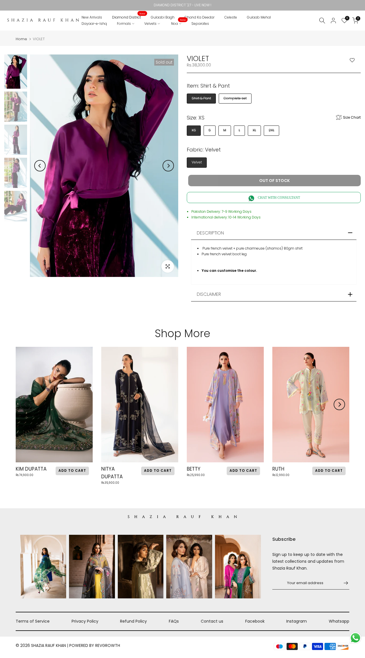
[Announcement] (182, 5)
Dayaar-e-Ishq (94, 23)
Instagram (296, 621)
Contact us (212, 621)
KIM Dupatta (31, 468)
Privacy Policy (85, 621)
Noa (178, 23)
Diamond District (128, 17)
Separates (200, 23)
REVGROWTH (107, 645)
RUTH (278, 468)
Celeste (230, 17)
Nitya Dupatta (112, 472)
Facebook (255, 621)
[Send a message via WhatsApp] (355, 638)
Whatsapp (339, 621)
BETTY (193, 468)
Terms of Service (33, 621)
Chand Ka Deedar (199, 17)
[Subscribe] (343, 583)
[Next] (168, 165)
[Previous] (40, 165)
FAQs (174, 621)
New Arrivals (92, 17)
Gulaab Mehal (259, 17)
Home (21, 39)
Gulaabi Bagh (163, 17)
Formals (124, 23)
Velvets (150, 23)
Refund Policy (133, 621)
